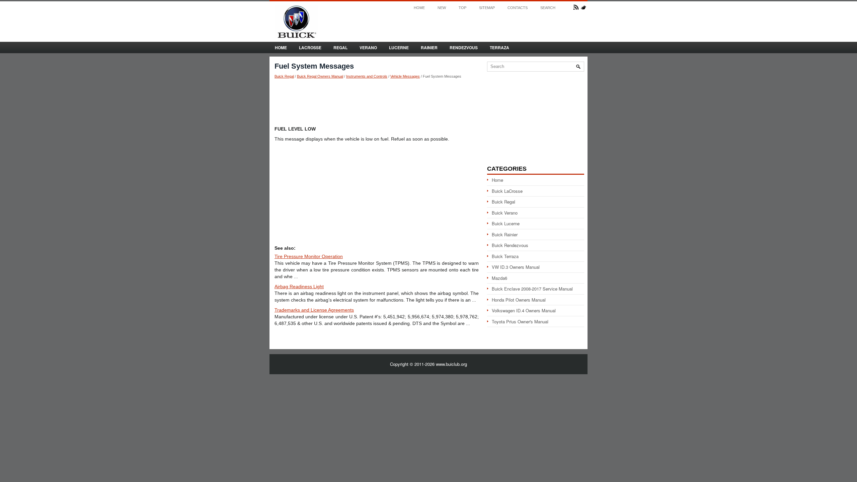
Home (419, 8)
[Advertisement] (377, 102)
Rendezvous (464, 48)
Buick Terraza (505, 256)
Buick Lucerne (506, 223)
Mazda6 (499, 278)
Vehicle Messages (405, 76)
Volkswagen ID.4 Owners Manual (524, 310)
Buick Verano (505, 213)
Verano (368, 48)
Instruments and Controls (366, 76)
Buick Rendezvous (510, 245)
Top (462, 8)
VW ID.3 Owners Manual (516, 267)
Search (547, 8)
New (442, 8)
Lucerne (399, 48)
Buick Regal (284, 76)
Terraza (499, 48)
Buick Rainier (505, 234)
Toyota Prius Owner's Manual (520, 321)
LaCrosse (310, 48)
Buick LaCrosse (507, 191)
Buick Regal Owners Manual (320, 76)
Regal (340, 48)
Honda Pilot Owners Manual (519, 300)
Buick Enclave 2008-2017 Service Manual (532, 289)
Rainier (429, 48)
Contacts (518, 8)
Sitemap (487, 8)
